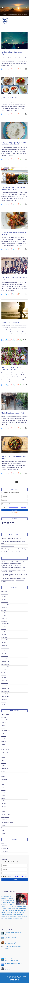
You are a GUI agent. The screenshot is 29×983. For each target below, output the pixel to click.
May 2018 (3, 631)
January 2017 (4, 658)
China (2, 746)
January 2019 (4, 621)
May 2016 (3, 675)
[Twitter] (12, 980)
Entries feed (4, 845)
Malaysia (3, 790)
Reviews (3, 800)
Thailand (3, 825)
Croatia (3, 757)
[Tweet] (6, 114)
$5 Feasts (3, 717)
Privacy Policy (17, 977)
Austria (3, 728)
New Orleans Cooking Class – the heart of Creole (14, 278)
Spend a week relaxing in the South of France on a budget (13, 942)
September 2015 (5, 696)
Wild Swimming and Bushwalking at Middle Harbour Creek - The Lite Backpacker (13, 579)
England (3, 765)
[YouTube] (15, 980)
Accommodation (5, 719)
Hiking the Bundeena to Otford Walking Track (11, 538)
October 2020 (4, 594)
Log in (2, 843)
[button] (27, 19)
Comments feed (4, 848)
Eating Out (3, 763)
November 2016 (5, 664)
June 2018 (3, 629)
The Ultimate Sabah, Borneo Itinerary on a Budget (11, 938)
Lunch (2, 787)
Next (26, 8)
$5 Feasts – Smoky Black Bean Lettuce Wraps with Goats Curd (13, 369)
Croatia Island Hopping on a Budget (13, 963)
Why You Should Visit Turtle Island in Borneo (13, 968)
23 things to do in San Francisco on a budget (13, 947)
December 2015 (5, 688)
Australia (3, 725)
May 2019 (3, 615)
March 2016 (4, 680)
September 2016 (5, 666)
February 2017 (4, 656)
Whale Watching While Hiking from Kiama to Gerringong (14, 548)
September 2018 (5, 623)
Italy (2, 782)
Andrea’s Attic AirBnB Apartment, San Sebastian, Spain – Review (13, 188)
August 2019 (4, 607)
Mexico (3, 792)
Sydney (3, 811)
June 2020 (3, 596)
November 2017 (5, 648)
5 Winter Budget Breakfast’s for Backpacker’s (10, 98)
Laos (2, 784)
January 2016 (4, 685)
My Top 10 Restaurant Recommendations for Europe (13, 233)
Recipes (3, 798)
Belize (2, 733)
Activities (3, 722)
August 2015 (4, 699)
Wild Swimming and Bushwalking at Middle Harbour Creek (13, 542)
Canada (3, 744)
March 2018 (4, 637)
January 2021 (4, 591)
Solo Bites (3, 806)
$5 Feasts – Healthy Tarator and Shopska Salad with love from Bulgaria (13, 143)
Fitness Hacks (4, 768)
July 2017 (3, 650)
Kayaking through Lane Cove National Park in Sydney (13, 551)
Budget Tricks (4, 738)
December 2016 (5, 661)
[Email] (13, 69)
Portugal (3, 795)
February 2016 (4, 683)
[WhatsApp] (20, 69)
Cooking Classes (5, 749)
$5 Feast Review (5, 714)
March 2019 (4, 618)
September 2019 (5, 604)
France (3, 771)
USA (2, 830)
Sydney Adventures (5, 814)
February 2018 (4, 639)
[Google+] (13, 980)
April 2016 (3, 677)
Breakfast (3, 736)
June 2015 (3, 704)
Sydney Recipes (5, 817)
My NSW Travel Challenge (7, 546)
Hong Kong (4, 779)
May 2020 (3, 599)
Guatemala (3, 776)
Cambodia (3, 741)
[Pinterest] (18, 980)
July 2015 (3, 702)
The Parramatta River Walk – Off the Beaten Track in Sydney (13, 570)
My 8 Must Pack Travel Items (10, 322)
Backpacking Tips (5, 730)
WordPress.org (4, 851)
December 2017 (5, 645)
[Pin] (10, 159)
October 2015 (4, 693)
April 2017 (3, 653)
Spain (2, 809)
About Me (11, 977)
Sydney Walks (4, 819)
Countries (3, 755)
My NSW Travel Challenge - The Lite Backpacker (12, 565)
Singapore (3, 803)
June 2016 (3, 672)
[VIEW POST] (14, 40)
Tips (2, 827)
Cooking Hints (4, 752)
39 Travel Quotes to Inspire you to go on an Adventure (13, 933)
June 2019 (3, 612)
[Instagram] (17, 980)
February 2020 (4, 602)
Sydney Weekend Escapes (7, 822)
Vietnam (3, 833)
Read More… (4, 921)
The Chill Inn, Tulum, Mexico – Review (13, 413)
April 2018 (3, 634)
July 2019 (3, 610)
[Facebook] (10, 980)
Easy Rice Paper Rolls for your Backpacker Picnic (14, 457)
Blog (3, 976)
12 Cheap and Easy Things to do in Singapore (11, 53)
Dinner (3, 760)
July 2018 (3, 626)
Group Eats (4, 773)
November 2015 (5, 691)
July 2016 (3, 669)
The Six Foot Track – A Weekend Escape (14, 575)
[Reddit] (17, 69)
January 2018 (4, 642)
